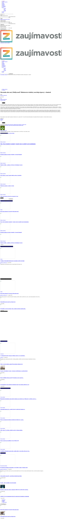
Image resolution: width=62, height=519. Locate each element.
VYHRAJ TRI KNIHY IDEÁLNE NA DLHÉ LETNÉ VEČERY (12, 260)
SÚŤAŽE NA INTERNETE (6, 246)
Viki (4, 9)
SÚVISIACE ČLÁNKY (4, 133)
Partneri (3, 501)
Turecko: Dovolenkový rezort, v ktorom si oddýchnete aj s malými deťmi (13, 370)
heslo (9, 17)
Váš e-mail (10, 22)
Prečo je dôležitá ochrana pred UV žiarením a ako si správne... (12, 377)
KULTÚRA (3, 453)
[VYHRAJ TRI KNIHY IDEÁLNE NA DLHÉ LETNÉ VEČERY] (7, 258)
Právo (3, 12)
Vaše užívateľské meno (12, 16)
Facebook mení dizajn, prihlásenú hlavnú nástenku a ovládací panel (16, 124)
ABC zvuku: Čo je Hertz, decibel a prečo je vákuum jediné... (11, 430)
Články (1, 209)
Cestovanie (3, 6)
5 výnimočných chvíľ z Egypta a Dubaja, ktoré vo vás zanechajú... (12, 355)
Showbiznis (4, 65)
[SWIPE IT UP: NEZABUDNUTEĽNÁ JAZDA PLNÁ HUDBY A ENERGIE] (2, 494)
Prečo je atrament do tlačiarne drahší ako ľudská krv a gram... (12, 419)
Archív (5, 10)
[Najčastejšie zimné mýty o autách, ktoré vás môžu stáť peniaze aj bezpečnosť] (5, 406)
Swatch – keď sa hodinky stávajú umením (8, 482)
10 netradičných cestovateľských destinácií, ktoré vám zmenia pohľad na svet (14, 384)
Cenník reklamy (4, 502)
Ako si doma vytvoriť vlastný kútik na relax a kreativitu (10, 175)
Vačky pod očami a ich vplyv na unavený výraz (9, 196)
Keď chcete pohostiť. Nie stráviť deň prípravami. (9, 211)
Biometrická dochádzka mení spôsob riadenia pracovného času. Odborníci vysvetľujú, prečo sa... (18, 398)
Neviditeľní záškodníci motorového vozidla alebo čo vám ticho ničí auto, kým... (15, 451)
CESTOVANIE (3, 341)
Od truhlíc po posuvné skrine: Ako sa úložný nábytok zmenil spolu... (13, 308)
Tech (3, 2)
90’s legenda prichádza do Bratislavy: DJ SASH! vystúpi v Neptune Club (14, 467)
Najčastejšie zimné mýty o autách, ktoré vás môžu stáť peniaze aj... (12, 409)
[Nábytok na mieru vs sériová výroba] (5, 183)
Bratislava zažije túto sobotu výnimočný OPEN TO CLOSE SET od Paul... (14, 489)
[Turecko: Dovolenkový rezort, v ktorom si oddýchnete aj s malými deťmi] (2, 369)
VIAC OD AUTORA (11, 133)
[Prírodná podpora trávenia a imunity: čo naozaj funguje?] (5, 229)
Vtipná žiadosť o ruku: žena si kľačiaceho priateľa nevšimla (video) (13, 125)
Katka (5, 69)
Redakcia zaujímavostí (3, 95)
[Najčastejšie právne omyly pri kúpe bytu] (2, 300)
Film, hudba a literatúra (3, 465)
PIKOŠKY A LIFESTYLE (6, 200)
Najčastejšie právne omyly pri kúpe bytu (7, 301)
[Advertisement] (16, 45)
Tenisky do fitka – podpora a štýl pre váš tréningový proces (11, 164)
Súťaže (3, 11)
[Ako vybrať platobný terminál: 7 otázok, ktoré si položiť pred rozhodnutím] (5, 141)
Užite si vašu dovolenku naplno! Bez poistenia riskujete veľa (11, 364)
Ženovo (3, 5)
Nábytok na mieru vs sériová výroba (7, 185)
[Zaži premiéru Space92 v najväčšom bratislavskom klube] (2, 474)
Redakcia (3, 500)
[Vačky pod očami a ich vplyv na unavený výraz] (5, 193)
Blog (3, 7)
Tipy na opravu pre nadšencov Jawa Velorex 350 (9, 440)
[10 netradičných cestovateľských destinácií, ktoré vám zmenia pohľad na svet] (2, 382)
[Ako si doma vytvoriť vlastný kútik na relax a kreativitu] (5, 172)
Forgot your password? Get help (5, 19)
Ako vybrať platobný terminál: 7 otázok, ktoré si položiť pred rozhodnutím (18, 143)
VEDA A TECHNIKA (5, 388)
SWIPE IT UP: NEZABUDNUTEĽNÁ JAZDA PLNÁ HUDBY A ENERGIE (14, 496)
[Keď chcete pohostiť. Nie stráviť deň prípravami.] (7, 290)
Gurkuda (1, 357)
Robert (5, 8)
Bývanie (3, 4)
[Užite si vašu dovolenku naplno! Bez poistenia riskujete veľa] (2, 362)
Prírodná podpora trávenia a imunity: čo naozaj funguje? (11, 154)
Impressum (3, 499)
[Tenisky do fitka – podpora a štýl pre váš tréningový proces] (5, 162)
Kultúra (3, 3)
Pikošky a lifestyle (4, 61)
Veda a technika (2, 397)
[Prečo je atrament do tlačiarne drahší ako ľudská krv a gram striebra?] (5, 417)
